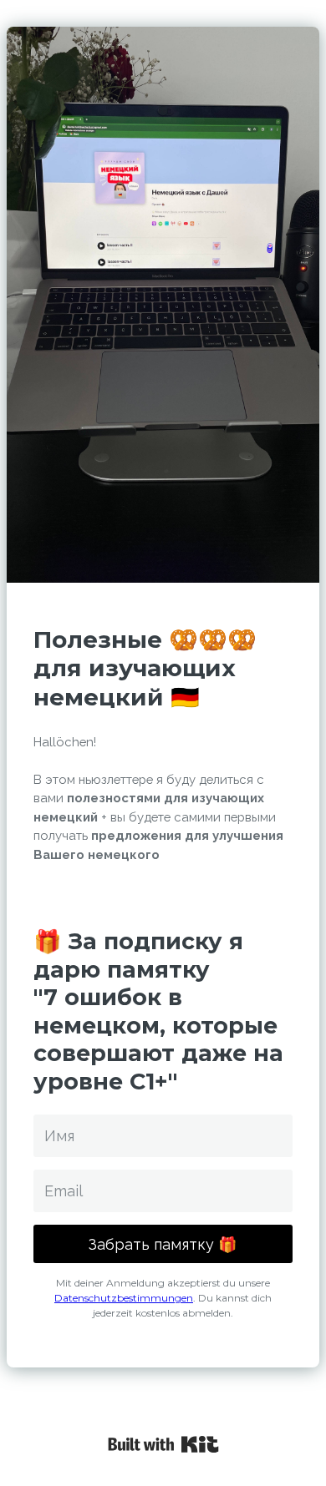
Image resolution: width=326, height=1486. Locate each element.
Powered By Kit (163, 1444)
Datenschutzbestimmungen (123, 1297)
